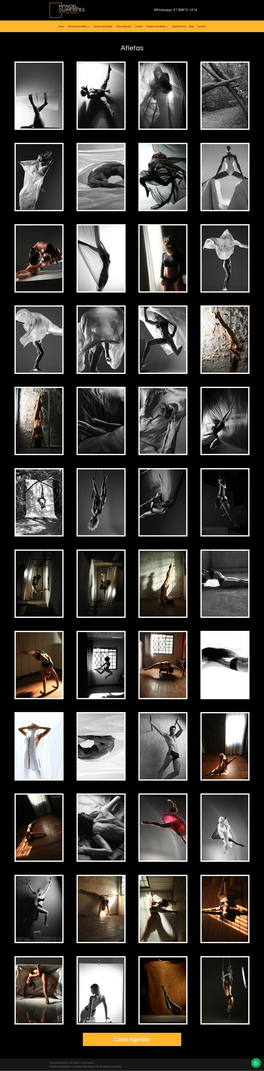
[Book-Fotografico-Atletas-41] (39, 941)
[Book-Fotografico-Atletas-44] (225, 941)
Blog (191, 27)
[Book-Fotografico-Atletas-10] (101, 290)
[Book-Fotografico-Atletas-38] (101, 859)
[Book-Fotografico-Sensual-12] (225, 1022)
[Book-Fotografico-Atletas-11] (163, 290)
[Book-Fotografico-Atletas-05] (39, 209)
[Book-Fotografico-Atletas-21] (39, 534)
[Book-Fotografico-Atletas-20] (225, 453)
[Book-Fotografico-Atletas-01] (39, 127)
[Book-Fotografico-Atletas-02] (101, 127)
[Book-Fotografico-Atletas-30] (101, 697)
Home (61, 27)
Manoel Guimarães (77, 27)
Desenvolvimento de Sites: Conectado (71, 1062)
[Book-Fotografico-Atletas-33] (39, 778)
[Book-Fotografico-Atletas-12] (225, 290)
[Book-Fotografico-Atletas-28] (225, 615)
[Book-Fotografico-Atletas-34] (101, 778)
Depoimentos (179, 27)
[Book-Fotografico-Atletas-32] (225, 697)
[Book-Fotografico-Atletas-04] (225, 127)
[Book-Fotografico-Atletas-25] (39, 615)
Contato (201, 27)
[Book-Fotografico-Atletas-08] (225, 209)
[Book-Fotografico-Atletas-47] (163, 1022)
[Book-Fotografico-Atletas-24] (225, 534)
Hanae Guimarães (103, 27)
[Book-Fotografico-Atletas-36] (225, 778)
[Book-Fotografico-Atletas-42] (101, 941)
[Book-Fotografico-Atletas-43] (163, 941)
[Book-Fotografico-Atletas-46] (101, 1022)
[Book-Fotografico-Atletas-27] (163, 615)
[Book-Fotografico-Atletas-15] (163, 372)
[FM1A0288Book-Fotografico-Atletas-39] (163, 859)
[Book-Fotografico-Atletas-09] (39, 290)
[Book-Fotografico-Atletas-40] (225, 859)
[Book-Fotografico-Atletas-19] (163, 453)
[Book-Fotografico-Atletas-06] (101, 209)
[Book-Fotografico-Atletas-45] (39, 1022)
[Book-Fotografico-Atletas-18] (101, 453)
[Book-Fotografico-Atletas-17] (39, 453)
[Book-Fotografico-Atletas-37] (39, 859)
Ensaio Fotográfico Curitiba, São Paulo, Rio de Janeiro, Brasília (85, 1066)
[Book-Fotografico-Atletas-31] (163, 697)
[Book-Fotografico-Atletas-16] (225, 372)
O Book (138, 27)
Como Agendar (123, 27)
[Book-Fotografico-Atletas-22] (101, 534)
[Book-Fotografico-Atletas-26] (101, 615)
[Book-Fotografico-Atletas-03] (163, 127)
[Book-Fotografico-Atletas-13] (39, 372)
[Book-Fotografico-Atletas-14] (101, 372)
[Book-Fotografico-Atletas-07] (163, 209)
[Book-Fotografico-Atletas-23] (163, 534)
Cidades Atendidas (155, 27)
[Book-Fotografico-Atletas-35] (163, 778)
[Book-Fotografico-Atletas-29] (39, 697)
